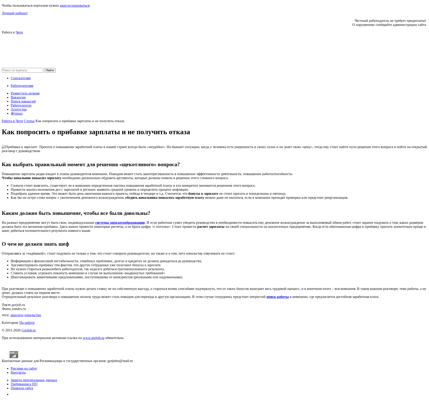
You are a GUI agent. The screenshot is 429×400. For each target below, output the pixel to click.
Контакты (18, 372)
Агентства (19, 109)
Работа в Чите (12, 121)
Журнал (17, 113)
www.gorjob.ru (93, 338)
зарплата (16, 315)
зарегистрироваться (75, 5)
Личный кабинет (15, 13)
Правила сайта (22, 388)
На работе (27, 323)
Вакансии (18, 97)
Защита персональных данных (34, 380)
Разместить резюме (25, 93)
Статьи (29, 121)
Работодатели (21, 105)
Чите (19, 32)
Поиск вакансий (23, 101)
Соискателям (21, 78)
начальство (32, 315)
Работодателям (22, 86)
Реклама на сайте (24, 368)
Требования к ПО (24, 384)
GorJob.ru (28, 330)
